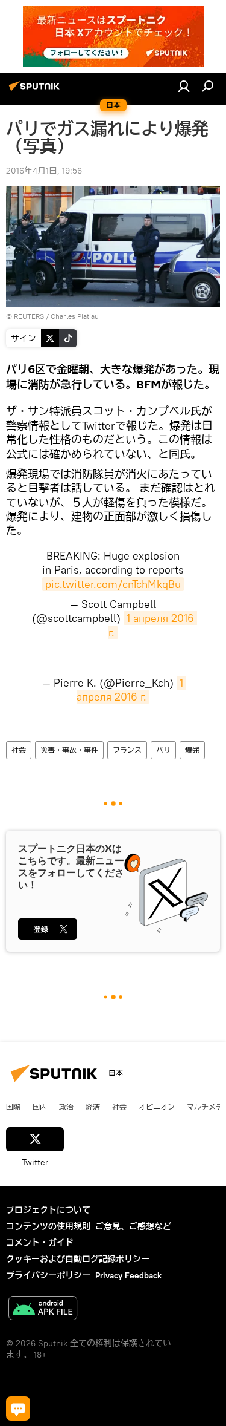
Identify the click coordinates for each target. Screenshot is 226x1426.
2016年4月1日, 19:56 (44, 170)
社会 (18, 749)
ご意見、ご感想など (133, 1226)
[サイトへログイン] (184, 86)
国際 (13, 1106)
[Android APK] (43, 1309)
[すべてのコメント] (18, 1408)
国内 (40, 1106)
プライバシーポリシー (48, 1275)
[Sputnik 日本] (36, 90)
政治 (66, 1106)
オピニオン (157, 1106)
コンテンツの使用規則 (48, 1226)
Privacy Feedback (128, 1275)
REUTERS (29, 316)
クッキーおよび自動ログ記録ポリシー (77, 1259)
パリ (163, 749)
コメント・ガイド (40, 1242)
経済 (93, 1106)
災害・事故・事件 (69, 749)
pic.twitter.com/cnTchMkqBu (113, 584)
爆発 (192, 749)
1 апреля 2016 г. (131, 690)
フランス (127, 749)
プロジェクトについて (48, 1210)
